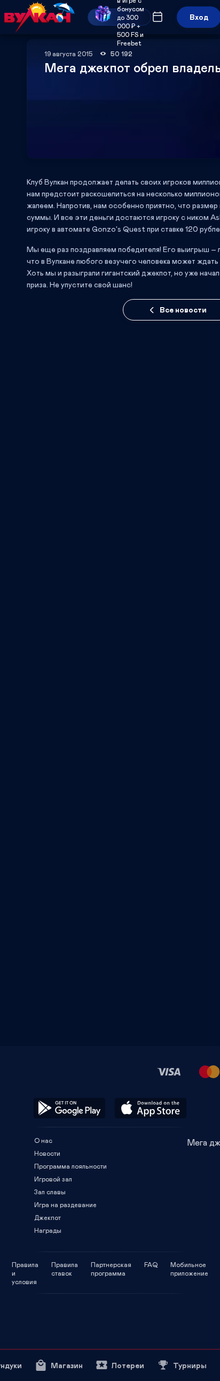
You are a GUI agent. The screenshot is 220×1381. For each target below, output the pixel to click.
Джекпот (47, 1217)
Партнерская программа (111, 1264)
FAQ (151, 1264)
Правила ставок (64, 1264)
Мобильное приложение (189, 1264)
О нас (43, 1140)
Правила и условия (25, 1264)
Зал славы (50, 1191)
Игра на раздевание (65, 1204)
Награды (47, 1230)
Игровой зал (53, 1178)
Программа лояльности (70, 1166)
